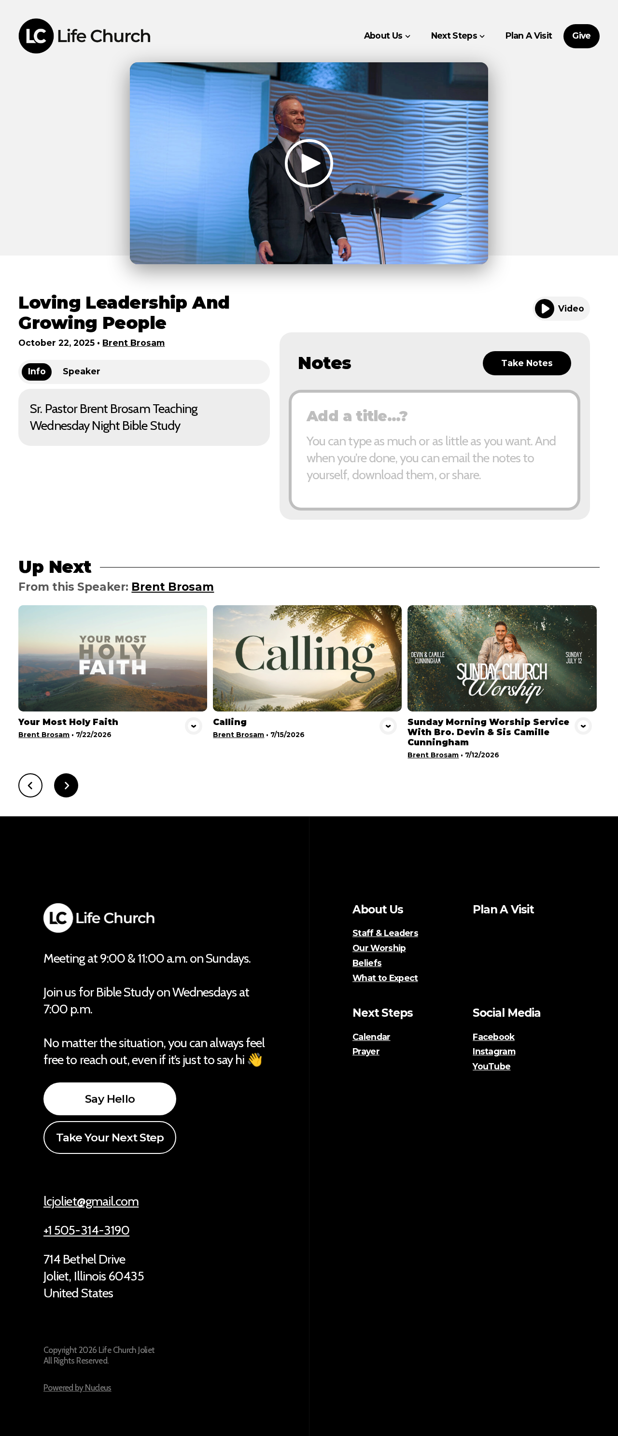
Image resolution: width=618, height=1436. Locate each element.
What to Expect (385, 978)
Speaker (81, 371)
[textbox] (434, 450)
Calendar (371, 1037)
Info (37, 371)
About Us (377, 909)
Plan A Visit (503, 909)
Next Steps (382, 1013)
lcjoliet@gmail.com (91, 1201)
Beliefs (366, 963)
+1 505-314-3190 (86, 1230)
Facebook (494, 1037)
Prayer (365, 1051)
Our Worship (379, 948)
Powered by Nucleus (77, 1387)
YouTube (491, 1066)
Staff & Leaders (385, 933)
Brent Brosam (133, 343)
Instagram (494, 1051)
